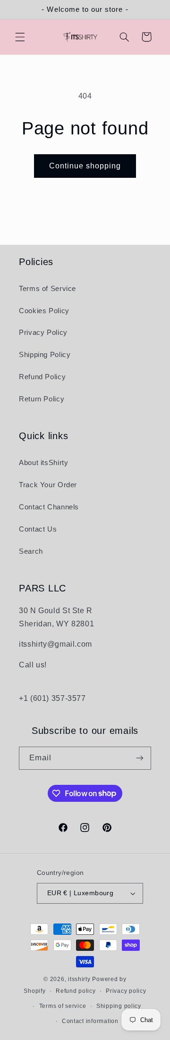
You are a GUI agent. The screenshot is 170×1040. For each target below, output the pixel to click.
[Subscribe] (140, 758)
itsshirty (79, 979)
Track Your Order (48, 485)
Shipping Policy (44, 354)
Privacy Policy (43, 332)
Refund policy (76, 991)
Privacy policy (126, 991)
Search (31, 551)
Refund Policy (42, 377)
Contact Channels (49, 507)
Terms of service (62, 1006)
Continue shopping (85, 166)
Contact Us (38, 529)
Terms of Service (47, 288)
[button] (20, 37)
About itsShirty (43, 462)
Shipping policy (118, 1006)
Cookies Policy (44, 311)
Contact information (90, 1021)
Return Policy (41, 399)
